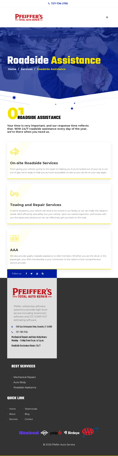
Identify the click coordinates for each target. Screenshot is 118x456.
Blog (27, 414)
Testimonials (31, 409)
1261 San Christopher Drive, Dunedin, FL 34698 (34, 327)
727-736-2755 (59, 3)
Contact (29, 419)
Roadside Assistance (51, 69)
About (12, 414)
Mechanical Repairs (25, 377)
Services (13, 419)
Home (12, 409)
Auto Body (20, 382)
